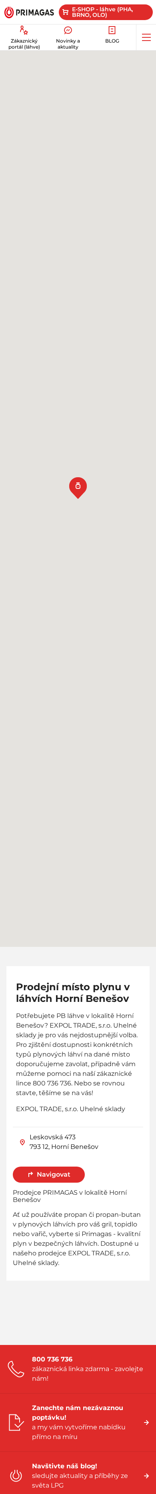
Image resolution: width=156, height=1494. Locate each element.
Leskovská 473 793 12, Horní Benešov (64, 1142)
